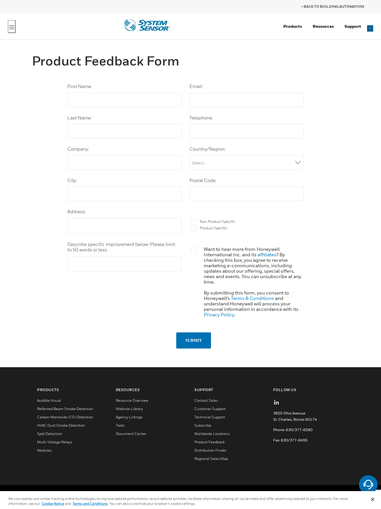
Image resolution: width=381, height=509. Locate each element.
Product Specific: (214, 228)
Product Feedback (209, 442)
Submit (193, 340)
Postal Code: (205, 180)
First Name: (81, 86)
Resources (323, 26)
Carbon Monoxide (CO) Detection (65, 417)
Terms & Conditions (252, 298)
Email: (198, 86)
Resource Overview (132, 400)
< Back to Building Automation (332, 6)
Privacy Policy (219, 314)
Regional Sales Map (211, 458)
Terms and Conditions (90, 503)
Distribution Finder (210, 450)
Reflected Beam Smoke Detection (65, 408)
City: (74, 180)
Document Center (131, 433)
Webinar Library (129, 408)
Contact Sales (206, 400)
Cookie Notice (53, 503)
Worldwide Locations (212, 433)
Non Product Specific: (218, 221)
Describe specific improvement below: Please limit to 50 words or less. (123, 247)
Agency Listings (129, 417)
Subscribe (202, 425)
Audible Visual (49, 400)
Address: (78, 211)
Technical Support (209, 417)
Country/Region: (209, 149)
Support (352, 26)
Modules (44, 450)
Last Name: (81, 117)
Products (292, 26)
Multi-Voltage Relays (54, 442)
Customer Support (209, 408)
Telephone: (203, 117)
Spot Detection (49, 433)
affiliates (267, 254)
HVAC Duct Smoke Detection (61, 425)
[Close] (372, 499)
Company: (80, 149)
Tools (120, 425)
